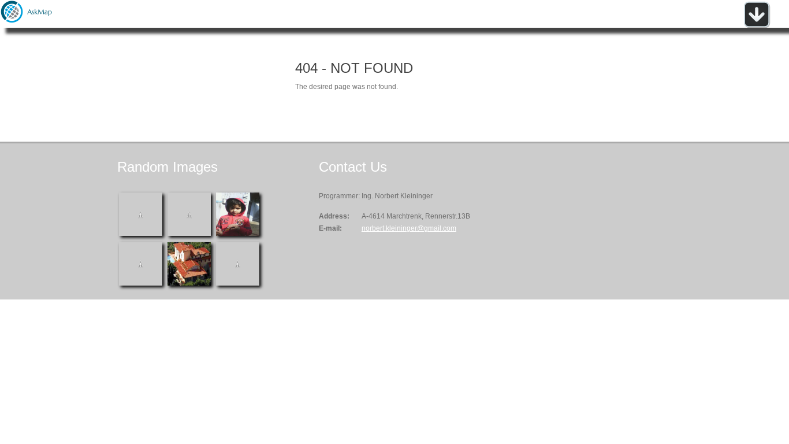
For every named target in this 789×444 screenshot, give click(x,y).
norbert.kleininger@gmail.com (409, 228)
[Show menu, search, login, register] (757, 25)
